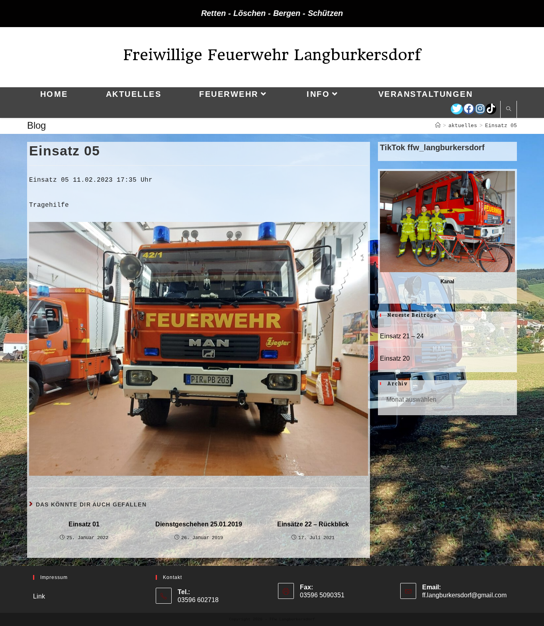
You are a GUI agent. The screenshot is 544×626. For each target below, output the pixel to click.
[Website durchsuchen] (508, 109)
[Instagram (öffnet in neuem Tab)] (480, 109)
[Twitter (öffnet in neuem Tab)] (457, 109)
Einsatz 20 (395, 358)
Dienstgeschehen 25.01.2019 (198, 524)
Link (39, 596)
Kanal (447, 282)
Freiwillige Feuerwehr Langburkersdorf (272, 55)
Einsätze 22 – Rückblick (313, 524)
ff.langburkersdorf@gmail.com (464, 595)
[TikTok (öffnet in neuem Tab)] (490, 109)
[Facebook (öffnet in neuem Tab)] (469, 109)
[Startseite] (437, 126)
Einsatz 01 (84, 524)
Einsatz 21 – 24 (402, 336)
